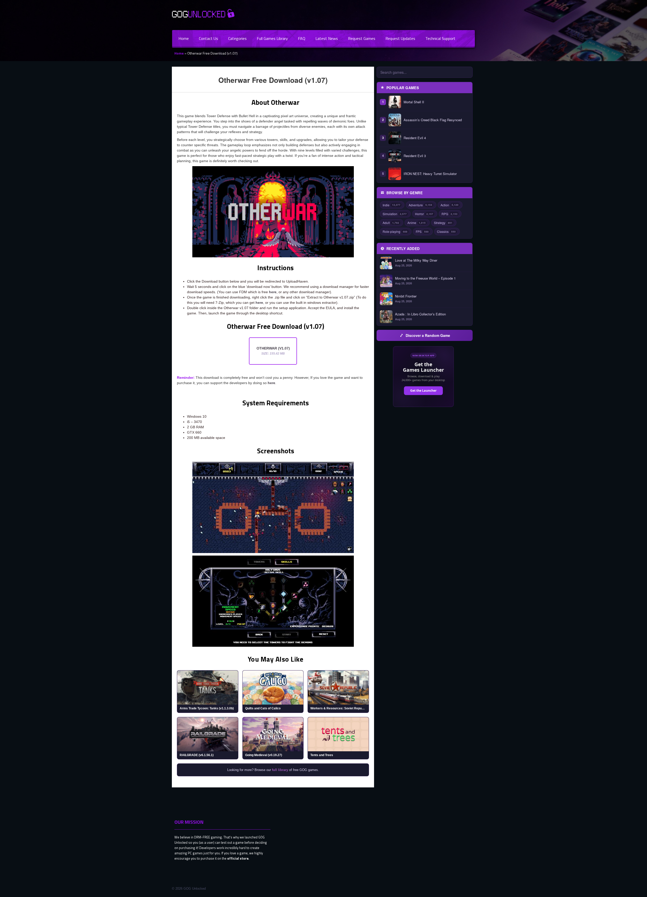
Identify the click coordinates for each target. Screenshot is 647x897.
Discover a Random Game (428, 335)
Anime (416, 222)
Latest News (326, 38)
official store (237, 858)
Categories (237, 38)
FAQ (301, 38)
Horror (424, 214)
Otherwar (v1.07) (273, 350)
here (272, 292)
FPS (422, 231)
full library (280, 770)
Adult (391, 222)
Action (449, 205)
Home (183, 38)
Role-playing (395, 231)
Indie (391, 205)
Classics (446, 231)
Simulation (395, 214)
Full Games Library (272, 38)
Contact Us (208, 38)
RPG (449, 214)
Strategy (443, 222)
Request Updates (400, 38)
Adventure (420, 205)
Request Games (361, 38)
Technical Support (440, 38)
